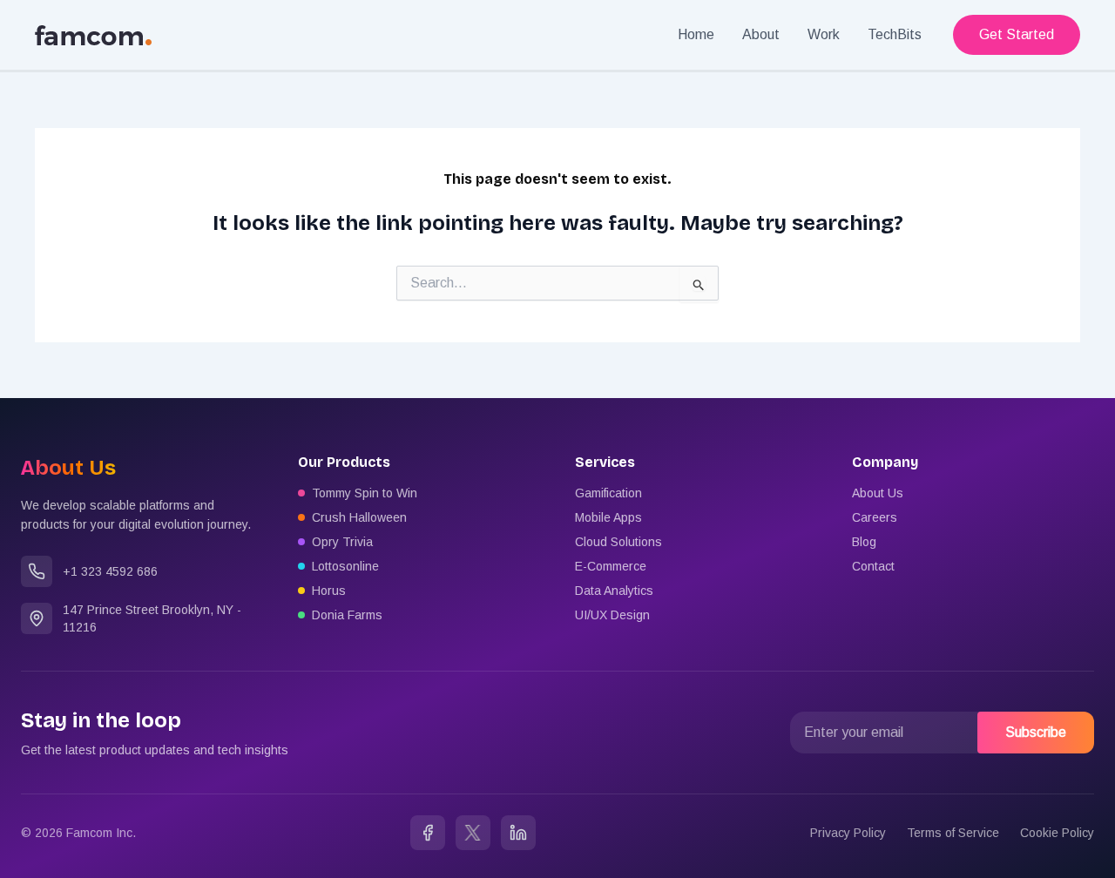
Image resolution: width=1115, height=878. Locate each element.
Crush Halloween (359, 517)
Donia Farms (347, 615)
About (761, 34)
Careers (874, 517)
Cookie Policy (1057, 833)
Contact (873, 566)
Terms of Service (953, 833)
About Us (877, 493)
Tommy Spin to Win (364, 493)
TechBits (895, 34)
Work (824, 34)
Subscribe (1035, 732)
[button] (1016, 35)
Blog (864, 542)
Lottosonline (345, 566)
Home (696, 34)
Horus (329, 591)
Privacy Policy (848, 833)
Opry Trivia (342, 542)
